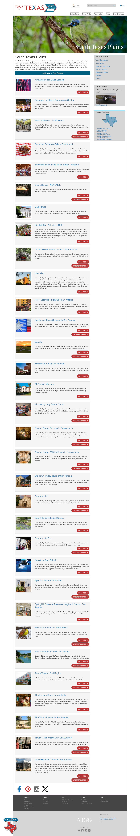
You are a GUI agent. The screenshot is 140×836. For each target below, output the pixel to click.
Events (26, 805)
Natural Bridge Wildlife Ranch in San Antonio (57, 451)
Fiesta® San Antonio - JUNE (49, 224)
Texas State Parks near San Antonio (52, 651)
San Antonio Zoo (43, 538)
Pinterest (45, 803)
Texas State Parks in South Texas (51, 627)
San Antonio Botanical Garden (50, 517)
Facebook (46, 800)
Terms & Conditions (86, 803)
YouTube (45, 801)
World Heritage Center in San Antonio (53, 759)
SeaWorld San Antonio (46, 560)
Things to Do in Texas (103, 66)
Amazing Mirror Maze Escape (49, 79)
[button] (74, 13)
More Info (82, 92)
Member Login (104, 800)
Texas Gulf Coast (101, 131)
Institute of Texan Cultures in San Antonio (55, 319)
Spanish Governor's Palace (48, 580)
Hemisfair (39, 273)
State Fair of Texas (102, 72)
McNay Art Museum (44, 383)
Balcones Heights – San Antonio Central (54, 100)
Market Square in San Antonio (49, 363)
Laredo (38, 341)
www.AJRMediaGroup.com (106, 819)
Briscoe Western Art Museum (49, 120)
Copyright (83, 800)
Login (123, 5)
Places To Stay (28, 803)
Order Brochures (28, 807)
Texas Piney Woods (102, 138)
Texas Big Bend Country (103, 128)
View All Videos (100, 105)
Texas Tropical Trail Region (48, 673)
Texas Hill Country (102, 133)
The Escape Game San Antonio (50, 694)
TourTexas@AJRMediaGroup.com (108, 818)
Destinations (27, 800)
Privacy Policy (85, 801)
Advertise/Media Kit (67, 800)
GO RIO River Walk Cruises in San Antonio (56, 249)
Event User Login (105, 801)
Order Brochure (79, 137)
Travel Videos (100, 63)
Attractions (27, 801)
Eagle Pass (40, 206)
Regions (98, 75)
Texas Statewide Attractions (104, 139)
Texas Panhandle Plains (103, 134)
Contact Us (65, 803)
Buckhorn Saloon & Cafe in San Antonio (54, 144)
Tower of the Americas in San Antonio (53, 737)
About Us (64, 801)
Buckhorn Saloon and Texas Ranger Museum (57, 164)
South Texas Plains (102, 130)
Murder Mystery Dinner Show (49, 404)
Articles (98, 78)
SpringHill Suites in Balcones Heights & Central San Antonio (60, 606)
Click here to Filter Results (52, 73)
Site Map (26, 809)
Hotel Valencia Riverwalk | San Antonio (54, 299)
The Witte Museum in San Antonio (51, 717)
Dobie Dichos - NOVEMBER (48, 184)
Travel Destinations (102, 60)
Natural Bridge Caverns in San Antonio (54, 428)
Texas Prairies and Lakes (104, 136)
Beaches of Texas (101, 69)
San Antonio (41, 496)
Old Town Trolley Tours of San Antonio (53, 475)
